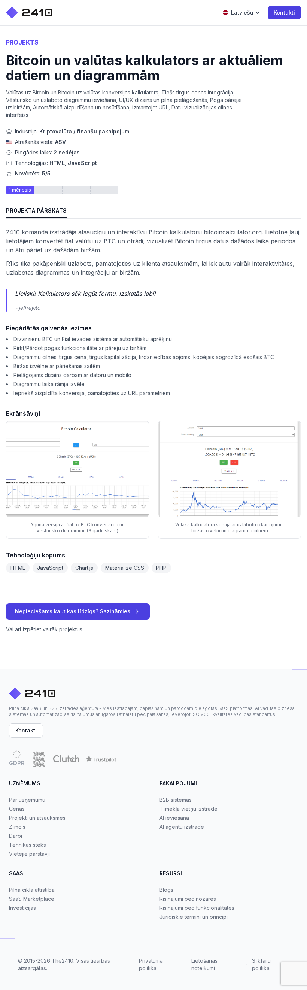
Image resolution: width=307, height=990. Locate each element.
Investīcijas (22, 908)
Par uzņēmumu (27, 800)
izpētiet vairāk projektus (52, 629)
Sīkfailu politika (261, 964)
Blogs (166, 890)
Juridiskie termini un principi (193, 917)
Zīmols (17, 827)
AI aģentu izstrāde (181, 827)
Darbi (15, 836)
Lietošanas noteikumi (204, 964)
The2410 (62, 960)
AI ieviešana (174, 818)
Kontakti (284, 12)
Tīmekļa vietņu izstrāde (188, 809)
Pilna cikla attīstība (32, 890)
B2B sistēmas (175, 800)
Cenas (17, 809)
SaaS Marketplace (31, 899)
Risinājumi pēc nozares (187, 899)
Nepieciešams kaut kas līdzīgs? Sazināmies (72, 611)
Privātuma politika (151, 964)
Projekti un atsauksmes (37, 818)
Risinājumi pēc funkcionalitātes (196, 908)
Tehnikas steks (27, 845)
